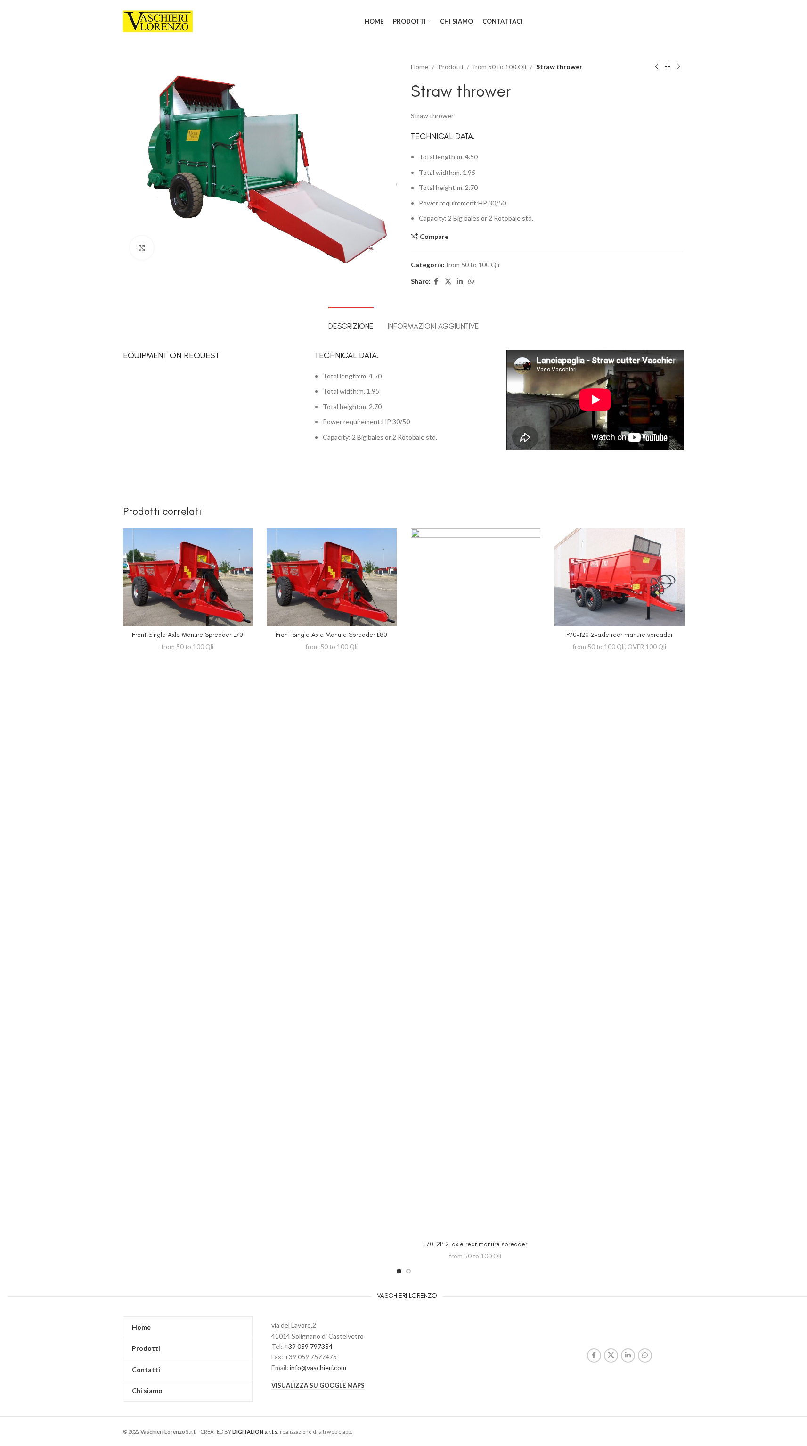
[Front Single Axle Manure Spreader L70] (188, 577)
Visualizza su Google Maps (318, 1385)
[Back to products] (667, 67)
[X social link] (448, 281)
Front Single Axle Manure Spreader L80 (331, 635)
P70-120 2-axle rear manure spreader (619, 635)
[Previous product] (656, 67)
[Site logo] (158, 20)
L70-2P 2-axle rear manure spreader (475, 1244)
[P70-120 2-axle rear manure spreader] (619, 577)
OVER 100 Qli (647, 646)
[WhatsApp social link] (471, 281)
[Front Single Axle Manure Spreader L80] (332, 577)
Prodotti (450, 67)
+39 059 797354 (308, 1346)
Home (419, 67)
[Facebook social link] (436, 281)
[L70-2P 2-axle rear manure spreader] (476, 881)
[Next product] (679, 67)
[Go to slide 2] (408, 1271)
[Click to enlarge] (142, 247)
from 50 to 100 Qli (499, 67)
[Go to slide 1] (399, 1271)
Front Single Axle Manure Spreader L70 (187, 635)
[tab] (351, 321)
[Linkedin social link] (459, 281)
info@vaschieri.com (318, 1368)
